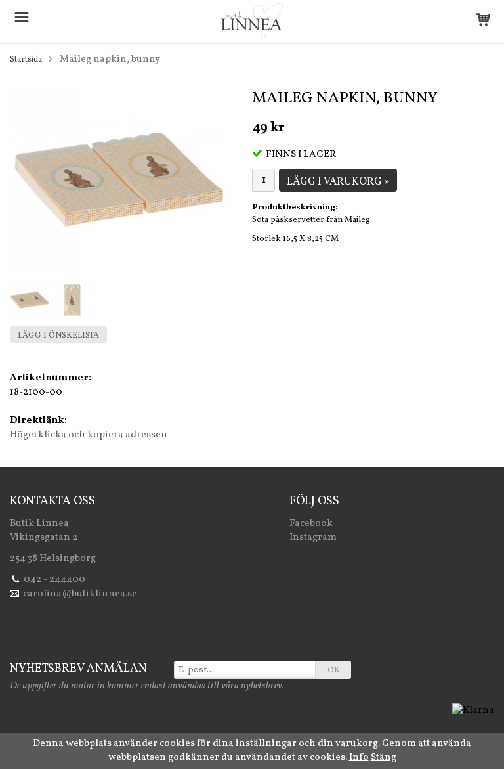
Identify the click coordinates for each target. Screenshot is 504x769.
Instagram (313, 537)
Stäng (383, 757)
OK (333, 670)
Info (359, 757)
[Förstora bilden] (119, 180)
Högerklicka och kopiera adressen (88, 435)
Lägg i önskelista (58, 335)
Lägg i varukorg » (338, 182)
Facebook (311, 524)
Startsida (26, 60)
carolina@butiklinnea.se (80, 594)
